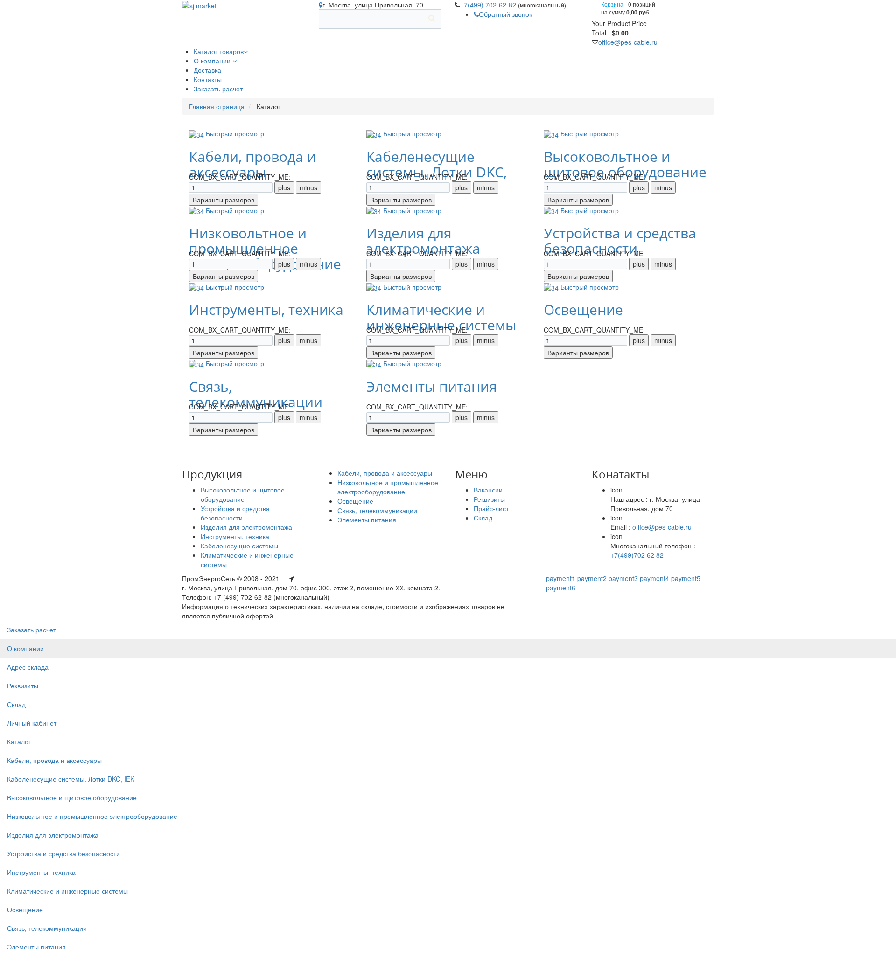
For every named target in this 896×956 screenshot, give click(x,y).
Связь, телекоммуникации (255, 394)
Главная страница (217, 106)
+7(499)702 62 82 (637, 555)
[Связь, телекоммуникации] (197, 363)
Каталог (19, 741)
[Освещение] (552, 286)
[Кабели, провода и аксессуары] (197, 133)
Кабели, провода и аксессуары (252, 164)
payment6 (560, 587)
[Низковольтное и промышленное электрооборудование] (197, 210)
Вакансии (488, 489)
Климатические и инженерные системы (441, 317)
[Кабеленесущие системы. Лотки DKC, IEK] (374, 133)
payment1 (560, 578)
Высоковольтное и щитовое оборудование (625, 164)
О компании (25, 648)
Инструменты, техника (266, 309)
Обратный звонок (505, 14)
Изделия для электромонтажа (423, 240)
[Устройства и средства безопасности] (552, 210)
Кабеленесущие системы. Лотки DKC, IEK (70, 778)
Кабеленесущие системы (239, 545)
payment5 (685, 578)
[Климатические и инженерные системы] (374, 286)
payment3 (623, 578)
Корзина (612, 4)
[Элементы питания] (374, 363)
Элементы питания (431, 386)
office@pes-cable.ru (628, 42)
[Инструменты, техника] (197, 286)
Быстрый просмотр (235, 133)
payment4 (654, 578)
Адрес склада (28, 667)
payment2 (592, 578)
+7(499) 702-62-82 (489, 4)
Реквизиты (489, 499)
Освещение (583, 309)
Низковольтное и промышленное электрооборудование (387, 487)
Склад (483, 517)
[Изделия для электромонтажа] (374, 210)
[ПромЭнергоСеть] (199, 4)
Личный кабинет (31, 722)
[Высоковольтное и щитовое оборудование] (552, 133)
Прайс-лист (491, 508)
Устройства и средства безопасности (620, 240)
